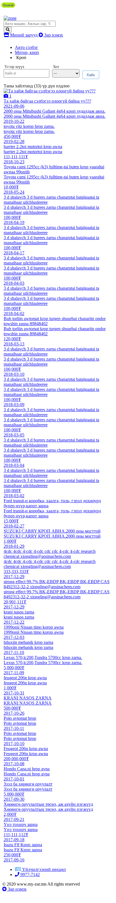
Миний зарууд (24, 35)
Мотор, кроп (27, 52)
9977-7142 (29, 874)
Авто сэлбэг (26, 47)
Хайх (91, 75)
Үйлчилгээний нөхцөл (44, 869)
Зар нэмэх (53, 35)
